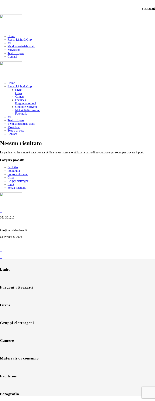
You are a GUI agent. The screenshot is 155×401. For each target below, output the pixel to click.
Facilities (20, 100)
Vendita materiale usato (21, 46)
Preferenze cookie (31, 247)
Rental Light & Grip (20, 39)
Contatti (12, 56)
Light (18, 89)
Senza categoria (17, 187)
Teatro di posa (16, 53)
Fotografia (21, 113)
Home (11, 36)
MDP (11, 43)
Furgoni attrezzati (25, 103)
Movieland (14, 49)
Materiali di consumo (27, 110)
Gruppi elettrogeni (26, 106)
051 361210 (7, 1)
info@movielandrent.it (31, 1)
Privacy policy (8, 247)
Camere (19, 96)
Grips (18, 93)
